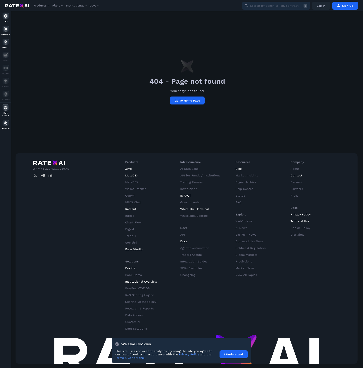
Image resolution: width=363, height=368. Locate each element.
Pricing (130, 268)
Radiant (130, 209)
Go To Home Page (187, 100)
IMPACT (185, 195)
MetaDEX (131, 175)
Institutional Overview (141, 281)
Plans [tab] (56, 5)
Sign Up (347, 5)
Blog (238, 168)
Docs (183, 241)
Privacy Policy (300, 214)
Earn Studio (134, 249)
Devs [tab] (92, 5)
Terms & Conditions (129, 357)
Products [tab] (39, 5)
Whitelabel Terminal (194, 209)
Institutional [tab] (75, 5)
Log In (321, 5)
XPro (128, 168)
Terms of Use (300, 221)
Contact (296, 175)
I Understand (233, 354)
